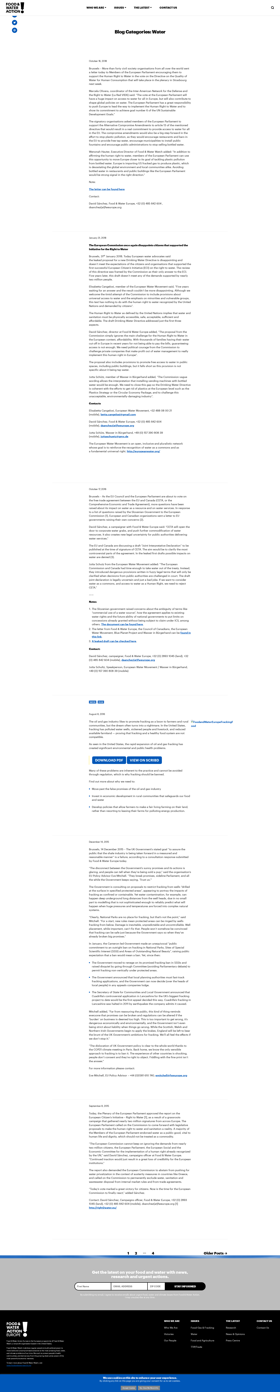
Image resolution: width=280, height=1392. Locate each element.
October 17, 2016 (97, 489)
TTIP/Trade (196, 1346)
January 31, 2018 (97, 237)
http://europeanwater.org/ (143, 451)
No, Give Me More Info (149, 1388)
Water (194, 1334)
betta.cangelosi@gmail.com (118, 414)
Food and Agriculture (202, 1340)
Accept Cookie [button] (129, 1388)
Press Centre (233, 1340)
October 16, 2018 (98, 61)
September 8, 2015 (99, 1105)
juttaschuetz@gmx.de (114, 436)
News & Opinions (235, 1334)
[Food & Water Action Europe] (15, 7)
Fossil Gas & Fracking (202, 1327)
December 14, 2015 (99, 841)
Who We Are (170, 1327)
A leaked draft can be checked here (114, 641)
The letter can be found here (107, 189)
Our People (170, 1340)
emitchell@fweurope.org (171, 1075)
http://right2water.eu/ (103, 1207)
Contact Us (263, 1327)
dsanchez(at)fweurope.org (117, 425)
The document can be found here (122, 624)
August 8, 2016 (97, 714)
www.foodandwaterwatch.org (19, 1365)
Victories (169, 1334)
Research (231, 1327)
